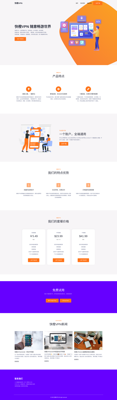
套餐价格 (89, 3)
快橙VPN (18, 3)
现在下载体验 (20, 39)
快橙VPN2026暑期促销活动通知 (84, 352)
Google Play (53, 300)
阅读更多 (17, 361)
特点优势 (82, 3)
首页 (77, 3)
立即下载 (98, 3)
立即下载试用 (33, 260)
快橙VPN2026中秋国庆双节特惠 (54, 351)
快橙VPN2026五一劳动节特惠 (24, 352)
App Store (66, 300)
